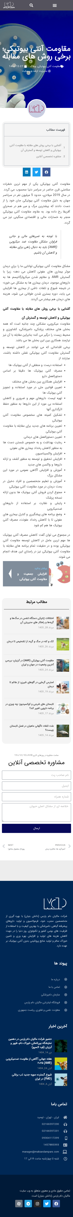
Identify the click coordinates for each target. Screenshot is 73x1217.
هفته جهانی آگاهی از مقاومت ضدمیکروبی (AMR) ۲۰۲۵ (29, 1061)
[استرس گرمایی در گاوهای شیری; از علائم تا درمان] (63, 687)
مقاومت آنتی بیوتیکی (49, 66)
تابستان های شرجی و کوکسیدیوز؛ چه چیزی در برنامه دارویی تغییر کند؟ (29, 706)
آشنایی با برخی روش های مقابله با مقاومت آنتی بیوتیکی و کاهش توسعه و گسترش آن (35, 147)
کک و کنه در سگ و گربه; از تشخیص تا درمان (30, 641)
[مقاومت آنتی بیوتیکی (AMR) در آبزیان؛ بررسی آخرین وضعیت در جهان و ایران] (63, 665)
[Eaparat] (19, 1203)
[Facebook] (56, 1203)
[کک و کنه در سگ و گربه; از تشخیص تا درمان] (63, 644)
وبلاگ (33, 66)
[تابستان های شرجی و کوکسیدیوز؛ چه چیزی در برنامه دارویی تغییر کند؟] (63, 709)
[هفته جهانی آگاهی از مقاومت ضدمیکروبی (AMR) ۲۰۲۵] (61, 1064)
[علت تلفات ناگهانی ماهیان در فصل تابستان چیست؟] (63, 731)
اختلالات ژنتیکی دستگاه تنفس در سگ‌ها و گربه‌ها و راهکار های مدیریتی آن (32, 620)
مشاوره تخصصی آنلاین (48, 156)
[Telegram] (28, 1203)
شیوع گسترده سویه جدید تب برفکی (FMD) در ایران (32, 1076)
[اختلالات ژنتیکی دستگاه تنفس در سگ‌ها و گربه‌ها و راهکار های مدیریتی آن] (63, 623)
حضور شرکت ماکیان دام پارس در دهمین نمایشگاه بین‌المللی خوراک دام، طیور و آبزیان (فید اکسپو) (30, 1043)
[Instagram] (37, 1203)
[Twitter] (47, 1203)
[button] (55, 5)
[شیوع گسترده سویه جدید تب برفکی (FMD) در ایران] (61, 1080)
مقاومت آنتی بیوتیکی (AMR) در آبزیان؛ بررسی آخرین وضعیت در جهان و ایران (29, 662)
